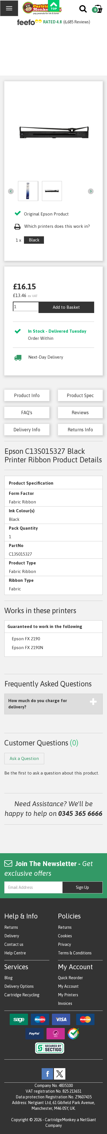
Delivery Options (19, 986)
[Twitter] (59, 1073)
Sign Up (82, 887)
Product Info (27, 395)
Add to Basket (66, 307)
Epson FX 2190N (27, 647)
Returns (11, 927)
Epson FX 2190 (26, 638)
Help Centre (15, 953)
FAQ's (26, 412)
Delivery (11, 936)
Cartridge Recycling (21, 995)
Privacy (64, 944)
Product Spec (80, 395)
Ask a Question (24, 758)
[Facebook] (47, 1073)
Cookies (65, 936)
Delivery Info (26, 429)
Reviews (80, 412)
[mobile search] (83, 10)
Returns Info (80, 429)
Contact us (13, 944)
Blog (8, 978)
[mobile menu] (9, 8)
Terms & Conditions (75, 953)
